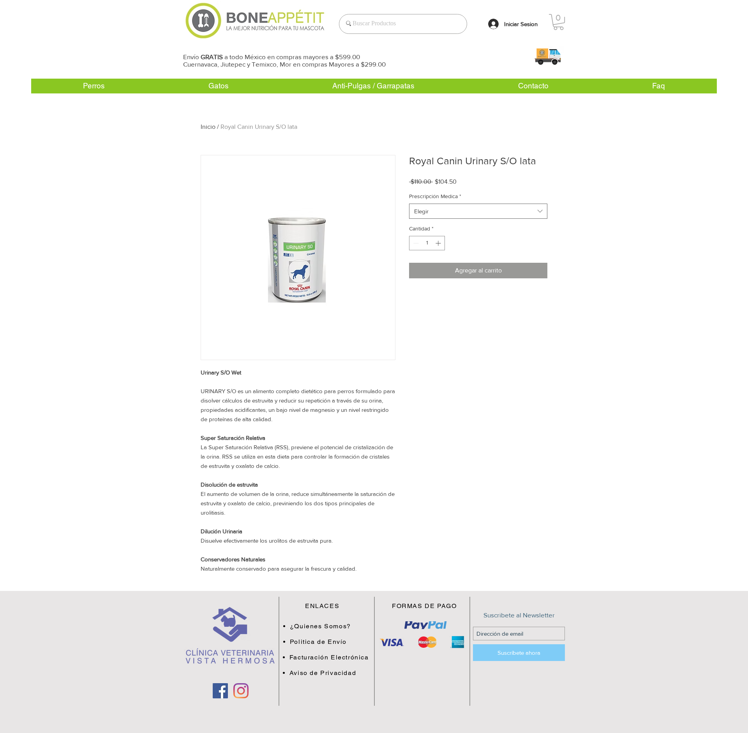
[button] (547, 56)
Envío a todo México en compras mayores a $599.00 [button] (271, 56)
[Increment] (439, 243)
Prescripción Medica (435, 196)
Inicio (208, 126)
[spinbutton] (427, 243)
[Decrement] (415, 243)
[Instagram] (241, 690)
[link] (558, 22)
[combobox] (478, 211)
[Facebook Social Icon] (220, 690)
